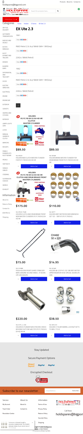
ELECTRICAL (6, 92)
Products (63, 2)
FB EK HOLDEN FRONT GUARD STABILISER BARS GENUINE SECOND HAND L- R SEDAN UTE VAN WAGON (30, 272)
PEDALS (5, 159)
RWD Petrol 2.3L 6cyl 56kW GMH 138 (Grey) (34, 46)
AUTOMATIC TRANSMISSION (8, 35)
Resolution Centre (8, 413)
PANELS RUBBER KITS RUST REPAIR (7, 153)
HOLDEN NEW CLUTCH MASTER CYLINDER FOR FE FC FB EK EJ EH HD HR (30, 159)
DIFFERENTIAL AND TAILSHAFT (7, 74)
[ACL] (78, 199)
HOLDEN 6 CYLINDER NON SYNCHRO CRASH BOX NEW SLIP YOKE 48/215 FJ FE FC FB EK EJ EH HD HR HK (31, 329)
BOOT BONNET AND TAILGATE (7, 55)
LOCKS (5, 130)
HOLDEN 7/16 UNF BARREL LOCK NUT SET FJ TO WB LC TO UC (64, 328)
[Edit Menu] (6, 213)
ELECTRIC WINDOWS (6, 86)
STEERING (6, 174)
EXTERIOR (6, 104)
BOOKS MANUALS (6, 48)
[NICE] (78, 312)
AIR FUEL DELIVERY (6, 29)
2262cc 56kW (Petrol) (24, 57)
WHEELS (5, 185)
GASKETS (6, 109)
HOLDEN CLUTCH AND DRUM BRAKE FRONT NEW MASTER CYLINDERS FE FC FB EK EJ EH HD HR (31, 216)
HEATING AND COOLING (7, 114)
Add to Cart (34, 166)
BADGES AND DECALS (7, 41)
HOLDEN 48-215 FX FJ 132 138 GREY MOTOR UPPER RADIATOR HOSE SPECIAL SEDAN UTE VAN (64, 272)
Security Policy (42, 418)
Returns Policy (7, 204)
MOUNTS (5, 147)
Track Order (6, 409)
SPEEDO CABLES (5, 169)
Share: (19, 40)
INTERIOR (6, 119)
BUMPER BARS (5, 67)
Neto (48, 431)
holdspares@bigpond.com (14, 4)
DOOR (5, 81)
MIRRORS (6, 142)
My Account (6, 404)
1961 (18, 35)
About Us (70, 2)
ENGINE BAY (6, 100)
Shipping (5, 217)
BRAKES (5, 62)
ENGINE (5, 96)
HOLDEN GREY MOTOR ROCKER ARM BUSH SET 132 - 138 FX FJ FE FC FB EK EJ (64, 215)
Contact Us (77, 2)
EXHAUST (6, 189)
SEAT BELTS (6, 164)
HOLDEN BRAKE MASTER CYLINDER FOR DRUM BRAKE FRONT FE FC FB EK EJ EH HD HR (63, 160)
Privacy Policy (42, 409)
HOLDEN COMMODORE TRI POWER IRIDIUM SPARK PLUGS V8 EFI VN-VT (19, 425)
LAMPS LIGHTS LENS (7, 124)
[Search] (57, 11)
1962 (18, 68)
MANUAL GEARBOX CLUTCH (6, 136)
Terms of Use (42, 404)
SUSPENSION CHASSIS (7, 180)
